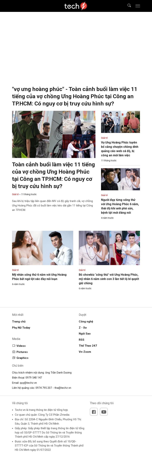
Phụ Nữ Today (21, 327)
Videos (21, 346)
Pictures (22, 352)
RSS (81, 339)
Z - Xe (83, 327)
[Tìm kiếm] (127, 6)
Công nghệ (86, 321)
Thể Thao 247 (88, 345)
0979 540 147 (34, 377)
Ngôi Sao (85, 333)
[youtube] (104, 412)
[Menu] (138, 6)
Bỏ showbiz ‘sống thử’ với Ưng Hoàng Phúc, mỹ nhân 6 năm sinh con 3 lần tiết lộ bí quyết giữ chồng (109, 279)
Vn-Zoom (85, 351)
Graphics (22, 358)
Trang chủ (18, 321)
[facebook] (94, 412)
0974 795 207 (44, 387)
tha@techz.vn (62, 387)
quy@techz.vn (28, 382)
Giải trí (15, 194)
